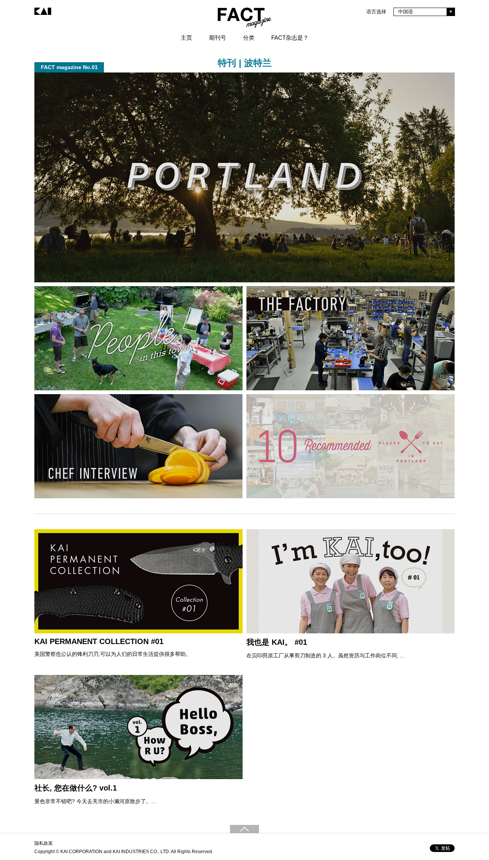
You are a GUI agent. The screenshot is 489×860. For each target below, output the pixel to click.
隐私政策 (43, 843)
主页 (186, 37)
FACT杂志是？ (290, 37)
